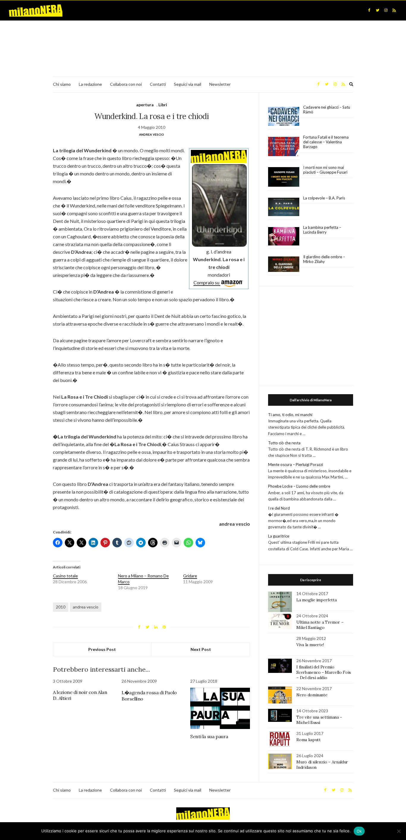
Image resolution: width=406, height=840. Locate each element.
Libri (162, 104)
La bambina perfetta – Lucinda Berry (322, 229)
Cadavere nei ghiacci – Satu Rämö (326, 109)
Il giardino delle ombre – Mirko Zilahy (324, 259)
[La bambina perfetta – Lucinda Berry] (283, 236)
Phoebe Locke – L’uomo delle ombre (299, 486)
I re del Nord (279, 508)
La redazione (90, 84)
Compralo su (206, 282)
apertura (145, 104)
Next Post (201, 649)
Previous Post (102, 649)
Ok (359, 831)
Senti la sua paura (209, 736)
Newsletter (220, 84)
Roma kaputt (308, 739)
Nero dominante (311, 695)
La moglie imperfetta (316, 600)
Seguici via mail (187, 84)
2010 (60, 606)
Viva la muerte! (310, 644)
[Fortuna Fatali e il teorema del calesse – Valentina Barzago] (283, 147)
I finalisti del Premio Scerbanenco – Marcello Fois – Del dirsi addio (323, 672)
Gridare (190, 575)
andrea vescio (85, 606)
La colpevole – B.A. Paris (324, 198)
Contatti (158, 84)
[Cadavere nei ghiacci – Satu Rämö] (283, 116)
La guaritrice (278, 536)
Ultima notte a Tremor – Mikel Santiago (319, 624)
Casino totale (65, 575)
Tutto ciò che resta (284, 442)
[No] (399, 831)
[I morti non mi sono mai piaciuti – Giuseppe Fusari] (283, 177)
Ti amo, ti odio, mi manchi (290, 414)
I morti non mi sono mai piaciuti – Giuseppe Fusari (325, 170)
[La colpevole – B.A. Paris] (283, 207)
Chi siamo (62, 84)
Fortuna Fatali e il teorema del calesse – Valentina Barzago (326, 142)
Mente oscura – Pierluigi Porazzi (295, 464)
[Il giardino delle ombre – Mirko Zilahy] (283, 264)
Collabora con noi (126, 84)
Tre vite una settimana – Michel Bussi (319, 719)
